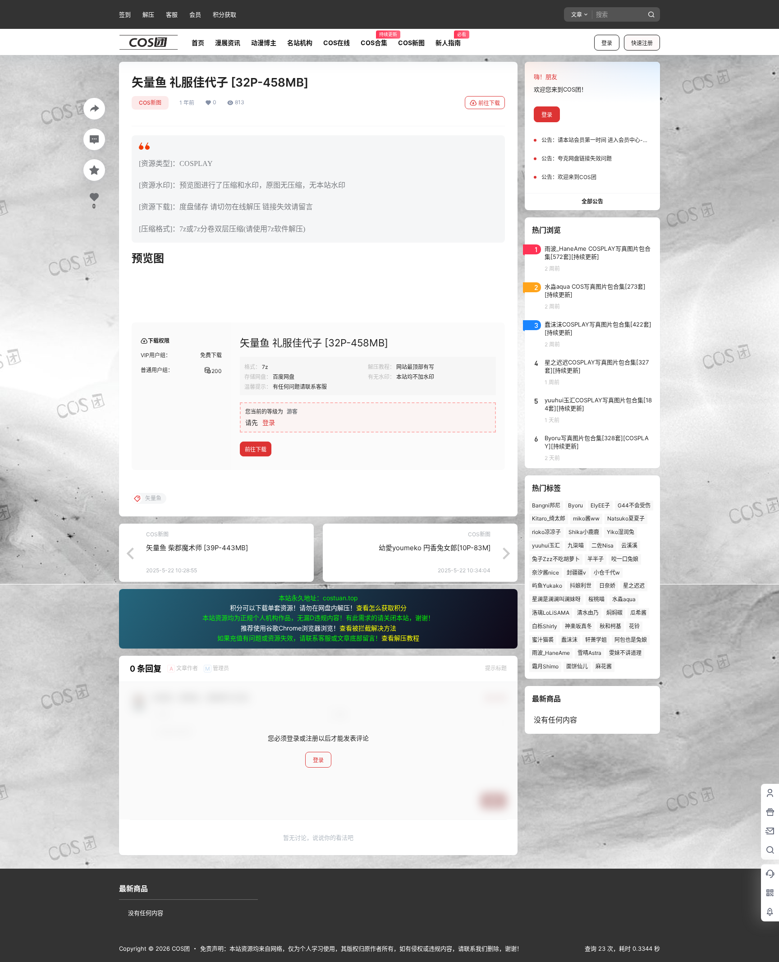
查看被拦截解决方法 (367, 628)
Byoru (575, 505)
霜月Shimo (545, 666)
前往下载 (489, 103)
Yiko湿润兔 (620, 532)
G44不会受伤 (634, 505)
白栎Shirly (544, 626)
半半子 (595, 559)
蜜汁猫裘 (543, 639)
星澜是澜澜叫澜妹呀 (556, 599)
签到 (125, 14)
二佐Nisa (602, 545)
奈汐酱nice (545, 572)
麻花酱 (604, 666)
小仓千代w (607, 572)
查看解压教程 (400, 638)
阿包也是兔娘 (630, 639)
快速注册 (642, 43)
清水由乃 (588, 612)
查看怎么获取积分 (381, 608)
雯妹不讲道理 (625, 652)
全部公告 (592, 201)
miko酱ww (586, 518)
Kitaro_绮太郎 (548, 518)
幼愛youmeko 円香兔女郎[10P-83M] (434, 547)
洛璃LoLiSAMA (550, 612)
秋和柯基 (610, 626)
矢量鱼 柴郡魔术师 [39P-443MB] (197, 547)
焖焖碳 (614, 612)
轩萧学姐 (596, 639)
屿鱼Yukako (547, 585)
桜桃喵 (596, 599)
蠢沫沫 (569, 639)
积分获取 (224, 14)
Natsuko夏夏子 (626, 518)
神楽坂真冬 (578, 626)
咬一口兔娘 (624, 559)
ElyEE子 (600, 505)
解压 (148, 14)
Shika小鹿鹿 (583, 532)
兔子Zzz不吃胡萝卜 (556, 559)
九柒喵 (576, 545)
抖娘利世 (580, 585)
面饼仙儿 (577, 666)
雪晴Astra (589, 652)
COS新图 (150, 102)
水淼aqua (624, 599)
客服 (172, 14)
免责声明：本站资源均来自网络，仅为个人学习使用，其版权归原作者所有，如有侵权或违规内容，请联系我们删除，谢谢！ (361, 948)
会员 (195, 14)
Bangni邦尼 (546, 505)
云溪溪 (629, 545)
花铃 (634, 626)
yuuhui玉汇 (546, 545)
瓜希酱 (638, 612)
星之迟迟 (634, 585)
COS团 (180, 948)
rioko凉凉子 (546, 532)
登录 (606, 43)
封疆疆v (576, 572)
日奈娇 (607, 585)
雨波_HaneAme (551, 652)
